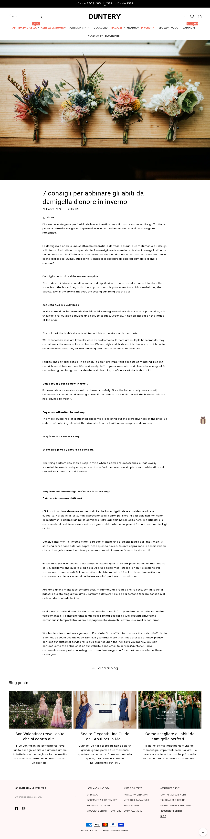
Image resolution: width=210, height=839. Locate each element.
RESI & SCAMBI (131, 805)
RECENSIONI (112, 35)
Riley (76, 436)
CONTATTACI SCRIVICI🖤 (173, 794)
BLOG (163, 816)
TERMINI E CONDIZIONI (98, 805)
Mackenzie (62, 436)
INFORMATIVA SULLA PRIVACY (102, 800)
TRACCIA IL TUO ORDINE (172, 800)
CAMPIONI (190, 26)
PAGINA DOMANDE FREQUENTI (175, 805)
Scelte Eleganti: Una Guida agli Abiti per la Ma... (105, 736)
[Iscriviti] (75, 797)
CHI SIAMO (92, 794)
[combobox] (26, 16)
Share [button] (50, 217)
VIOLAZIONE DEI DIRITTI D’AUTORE (104, 810)
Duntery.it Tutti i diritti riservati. (115, 830)
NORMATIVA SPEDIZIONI (136, 794)
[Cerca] (41, 17)
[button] (104, 5)
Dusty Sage (102, 491)
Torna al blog (107, 668)
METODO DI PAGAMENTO (136, 800)
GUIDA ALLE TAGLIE (133, 810)
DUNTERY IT (94, 830)
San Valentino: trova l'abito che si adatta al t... (40, 736)
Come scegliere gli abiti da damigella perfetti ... (169, 736)
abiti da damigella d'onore (73, 491)
